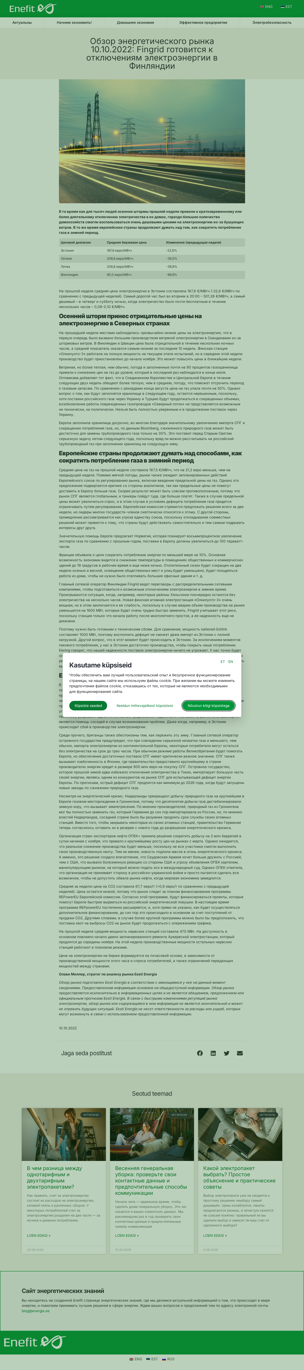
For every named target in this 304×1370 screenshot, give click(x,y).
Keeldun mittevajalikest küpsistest (145, 706)
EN (230, 662)
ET (223, 662)
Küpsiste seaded (88, 706)
